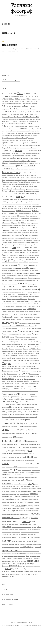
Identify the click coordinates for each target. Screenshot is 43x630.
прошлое (34, 518)
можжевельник (22, 491)
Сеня (28, 344)
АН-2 (39, 129)
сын (19, 551)
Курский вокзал (35, 245)
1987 (22, 99)
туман (10, 556)
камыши (4, 472)
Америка (35, 135)
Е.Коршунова (5, 204)
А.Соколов (10, 128)
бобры (26, 429)
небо (14, 496)
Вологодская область (35, 177)
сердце (18, 534)
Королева (17, 238)
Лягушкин (27, 257)
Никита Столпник (16, 294)
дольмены (15, 453)
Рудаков (4, 334)
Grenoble (12, 109)
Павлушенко (25, 311)
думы (30, 453)
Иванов (29, 216)
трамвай (27, 553)
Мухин (24, 286)
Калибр (19, 225)
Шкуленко (18, 404)
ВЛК (21, 165)
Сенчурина (23, 344)
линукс (30, 480)
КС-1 (22, 223)
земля (32, 460)
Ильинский (28, 218)
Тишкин (32, 368)
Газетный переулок (33, 180)
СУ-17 (7, 339)
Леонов (29, 250)
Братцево (18, 158)
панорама (20, 505)
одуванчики (24, 499)
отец (32, 502)
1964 (21, 96)
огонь (18, 499)
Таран (16, 366)
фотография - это (8, 563)
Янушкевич (35, 414)
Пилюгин (8, 319)
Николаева (25, 296)
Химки (3, 386)
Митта (9, 280)
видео (35, 433)
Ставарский (33, 355)
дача (8, 450)
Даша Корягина (10, 193)
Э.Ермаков (26, 407)
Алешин (9, 135)
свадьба (38, 529)
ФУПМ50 (12, 379)
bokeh (24, 101)
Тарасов (21, 366)
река (25, 524)
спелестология (26, 541)
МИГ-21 (20, 262)
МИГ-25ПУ (35, 262)
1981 (13, 99)
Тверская (33, 366)
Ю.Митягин (36, 409)
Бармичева (22, 148)
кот (13, 477)
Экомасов (31, 407)
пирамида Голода (23, 510)
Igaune (34, 109)
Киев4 (37, 227)
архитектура (27, 423)
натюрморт (7, 496)
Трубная (4, 374)
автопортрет (25, 420)
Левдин (13, 250)
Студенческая (20, 360)
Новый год (28, 301)
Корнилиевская (6, 238)
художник (37, 566)
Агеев (4, 133)
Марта (9, 273)
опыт (15, 502)
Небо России (26, 292)
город (19, 447)
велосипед (10, 433)
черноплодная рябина (18, 571)
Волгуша (22, 177)
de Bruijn (8, 103)
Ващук (28, 169)
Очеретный (31, 309)
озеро (29, 499)
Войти (4, 589)
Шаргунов (17, 402)
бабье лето (11, 426)
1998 (8, 101)
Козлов (36, 232)
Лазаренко (22, 247)
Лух (14, 257)
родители (4, 529)
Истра (27, 221)
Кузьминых (31, 242)
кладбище (32, 472)
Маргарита (19, 270)
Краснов (16, 240)
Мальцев (17, 268)
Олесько (12, 306)
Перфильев (6, 317)
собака (33, 537)
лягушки (8, 486)
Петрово (26, 317)
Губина (4, 191)
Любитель (21, 257)
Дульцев (23, 202)
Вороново (11, 180)
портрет (35, 513)
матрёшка (7, 488)
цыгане (33, 568)
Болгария (4, 155)
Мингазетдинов (21, 278)
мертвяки (33, 488)
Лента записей (7, 594)
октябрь (4, 502)
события (38, 537)
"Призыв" (4, 93)
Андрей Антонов (7, 138)
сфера (4, 551)
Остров (24, 309)
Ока (3, 306)
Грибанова (22, 189)
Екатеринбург (35, 204)
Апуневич (24, 140)
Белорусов (25, 150)
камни (33, 470)
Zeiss (6, 123)
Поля (25, 323)
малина (22, 486)
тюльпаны (21, 556)
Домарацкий (25, 199)
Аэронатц (32, 142)
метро (3, 491)
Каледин (14, 225)
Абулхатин (21, 131)
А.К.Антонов (7, 126)
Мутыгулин (16, 286)
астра (35, 423)
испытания (5, 470)
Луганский (24, 255)
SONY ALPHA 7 (6, 121)
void (33, 121)
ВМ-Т (25, 166)
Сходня (6, 363)
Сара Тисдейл (12, 342)
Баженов (23, 145)
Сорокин (19, 353)
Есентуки (26, 206)
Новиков (9, 299)
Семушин (17, 344)
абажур (28, 417)
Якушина (20, 414)
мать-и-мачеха (20, 488)
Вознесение (12, 177)
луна (23, 484)
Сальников (30, 339)
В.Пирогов (37, 163)
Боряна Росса (31, 155)
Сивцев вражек (18, 349)
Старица (12, 358)
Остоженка (19, 309)
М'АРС (36, 257)
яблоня (8, 576)
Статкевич (18, 358)
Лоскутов (16, 255)
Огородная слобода (22, 303)
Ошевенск (4, 311)
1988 (24, 99)
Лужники (30, 255)
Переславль (25, 313)
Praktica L (26, 117)
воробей (4, 444)
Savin (31, 119)
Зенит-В (19, 211)
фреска (20, 566)
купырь (13, 480)
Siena (34, 119)
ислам (36, 467)
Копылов (32, 235)
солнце (6, 541)
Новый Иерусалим (18, 301)
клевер (38, 472)
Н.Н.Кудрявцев (6, 289)
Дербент (37, 193)
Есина (34, 206)
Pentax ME (5, 117)
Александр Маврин (34, 133)
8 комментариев (12, 51)
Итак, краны (9, 44)
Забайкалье (10, 208)
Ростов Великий (32, 331)
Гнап (32, 184)
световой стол (7, 532)
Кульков (8, 245)
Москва (23, 283)
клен (4, 475)
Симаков (5, 351)
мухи (18, 494)
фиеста (32, 558)
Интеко (5, 221)
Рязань (5, 336)
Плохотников (33, 319)
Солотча (9, 353)
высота (35, 444)
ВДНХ (17, 166)
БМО (15, 145)
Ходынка (32, 386)
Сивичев (11, 349)
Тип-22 (23, 368)
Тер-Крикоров (17, 368)
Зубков (16, 213)
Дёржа (32, 202)
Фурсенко (11, 383)
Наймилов (5, 292)
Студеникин (11, 360)
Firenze (36, 103)
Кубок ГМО (24, 242)
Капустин (12, 227)
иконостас (9, 467)
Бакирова (4, 148)
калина (24, 470)
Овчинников (9, 303)
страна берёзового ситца (34, 544)
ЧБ (18, 393)
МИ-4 (3, 262)
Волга (17, 178)
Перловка (34, 314)
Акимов (13, 133)
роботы (39, 527)
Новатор (37, 296)
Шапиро (27, 399)
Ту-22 (15, 374)
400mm (5, 96)
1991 (30, 99)
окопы (36, 499)
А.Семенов (5, 128)
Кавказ (28, 223)
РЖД (36, 326)
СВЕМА (36, 337)
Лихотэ (22, 252)
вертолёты (21, 433)
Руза (9, 334)
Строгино (4, 360)
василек (36, 429)
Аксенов (24, 133)
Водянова (5, 177)
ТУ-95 (28, 364)
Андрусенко (6, 140)
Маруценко (17, 273)
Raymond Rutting (11, 119)
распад (21, 524)
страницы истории (8, 547)
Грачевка (17, 189)
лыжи (25, 484)
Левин (17, 250)
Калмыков (26, 225)
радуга (4, 524)
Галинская (15, 182)
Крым (38, 240)
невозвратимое (29, 496)
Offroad (17, 114)
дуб (27, 453)
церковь (14, 568)
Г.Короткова (18, 180)
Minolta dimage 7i (23, 111)
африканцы (5, 426)
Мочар (10, 287)
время (20, 444)
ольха (12, 502)
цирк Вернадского (26, 568)
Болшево (9, 155)
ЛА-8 (10, 247)
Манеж (24, 268)
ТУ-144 (32, 363)
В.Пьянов (5, 166)
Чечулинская (23, 397)
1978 (3, 99)
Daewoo (4, 103)
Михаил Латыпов (26, 280)
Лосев (4, 255)
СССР (4, 339)
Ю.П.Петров (5, 411)
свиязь (18, 532)
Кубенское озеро (16, 242)
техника (14, 553)
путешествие (12, 522)
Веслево (22, 175)
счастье (12, 550)
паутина (4, 508)
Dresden (19, 103)
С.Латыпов (18, 337)
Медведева (13, 275)
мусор (14, 494)
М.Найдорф (6, 260)
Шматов (25, 404)
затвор (22, 460)
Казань (4, 225)
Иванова (34, 216)
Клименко (10, 232)
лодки (13, 484)
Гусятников (18, 191)
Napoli (35, 111)
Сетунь (4, 349)
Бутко (16, 161)
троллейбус (33, 553)
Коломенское (6, 235)
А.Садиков (35, 126)
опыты (19, 502)
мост (7, 494)
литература (7, 484)
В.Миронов (31, 163)
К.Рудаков (14, 223)
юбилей (35, 574)
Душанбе (28, 202)
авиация (5, 419)
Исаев (22, 220)
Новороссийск (31, 299)
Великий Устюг (34, 172)
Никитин (24, 294)
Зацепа (19, 208)
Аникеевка (12, 140)
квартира (22, 472)
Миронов (36, 278)
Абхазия (26, 131)
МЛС (12, 265)
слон (13, 537)
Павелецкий (19, 311)
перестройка (35, 508)
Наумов (19, 292)
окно (33, 499)
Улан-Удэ (11, 376)
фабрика (15, 558)
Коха (36, 238)
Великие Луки (11, 172)
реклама (29, 524)
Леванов (9, 250)
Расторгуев (16, 328)
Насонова (13, 292)
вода (15, 436)
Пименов (13, 319)
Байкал (28, 145)
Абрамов (8, 131)
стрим (21, 547)
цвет (3, 568)
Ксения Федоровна (7, 242)
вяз (39, 444)
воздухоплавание (14, 441)
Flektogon (13, 106)
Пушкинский (13, 326)
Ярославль (5, 417)
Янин (31, 414)
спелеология (18, 541)
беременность (13, 429)
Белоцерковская (34, 151)
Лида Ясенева (5, 252)
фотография (32, 560)
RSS (21, 119)
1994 (39, 99)
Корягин (27, 238)
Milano (16, 111)
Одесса (30, 303)
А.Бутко (24, 123)
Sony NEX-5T (15, 121)
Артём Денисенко (17, 143)
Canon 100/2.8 (29, 101)
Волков (27, 177)
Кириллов (21, 230)
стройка (27, 546)
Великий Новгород (25, 172)
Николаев (19, 296)
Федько (21, 379)
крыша (28, 477)
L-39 (8, 111)
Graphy (26, 625)
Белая (8, 150)
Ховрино (24, 386)
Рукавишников (14, 334)
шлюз (3, 574)
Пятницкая (31, 326)
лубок (19, 484)
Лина (12, 252)
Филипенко (12, 381)
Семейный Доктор (36, 342)
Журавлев (4, 208)
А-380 (9, 123)
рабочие (32, 521)
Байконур (37, 145)
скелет (34, 534)
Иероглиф (11, 218)
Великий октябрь (6, 175)
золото (17, 463)
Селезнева (28, 342)
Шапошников (8, 401)
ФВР (3, 379)
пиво (9, 510)
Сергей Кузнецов (34, 344)
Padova (31, 114)
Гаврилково (24, 180)
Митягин (14, 280)
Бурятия (12, 161)
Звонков (5, 211)
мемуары (28, 488)
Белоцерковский (6, 153)
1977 (36, 96)
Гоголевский (7, 186)
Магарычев (34, 265)
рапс (17, 524)
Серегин (29, 346)
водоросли (20, 437)
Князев (19, 232)
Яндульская (26, 414)
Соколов (4, 353)
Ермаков (20, 206)
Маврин (27, 265)
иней (15, 466)
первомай (22, 508)
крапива (20, 477)
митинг (16, 491)
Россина (15, 331)
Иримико (18, 220)
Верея (18, 175)
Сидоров (25, 349)
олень (7, 502)
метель (38, 488)
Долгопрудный (8, 199)
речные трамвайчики (25, 527)
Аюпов (4, 145)
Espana (27, 103)
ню (3, 499)
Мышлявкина (32, 287)
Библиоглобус (19, 153)
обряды (7, 499)
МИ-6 (7, 262)
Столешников (34, 358)
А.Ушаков (22, 128)
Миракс (30, 278)
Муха (20, 286)
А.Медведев (24, 126)
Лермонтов (36, 250)
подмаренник (5, 514)
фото (16, 561)
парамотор (29, 505)
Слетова (25, 351)
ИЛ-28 (3, 216)
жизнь (29, 457)
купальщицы (6, 480)
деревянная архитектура (18, 450)
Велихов (13, 175)
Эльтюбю (11, 409)
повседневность (33, 510)
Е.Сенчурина (12, 204)
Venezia (24, 121)
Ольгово (34, 306)
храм (24, 566)
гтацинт (4, 450)
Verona (28, 121)
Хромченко (7, 394)
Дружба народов (11, 202)
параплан (36, 505)
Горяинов (4, 189)
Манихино (31, 268)
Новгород (4, 299)
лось (16, 484)
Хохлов (15, 389)
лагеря (18, 480)
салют (20, 529)
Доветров (26, 197)
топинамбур (21, 553)
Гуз (9, 191)
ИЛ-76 (7, 216)
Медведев (5, 275)
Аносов (18, 140)
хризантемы (30, 566)
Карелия (19, 227)
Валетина (14, 169)
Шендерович (29, 402)
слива (9, 537)
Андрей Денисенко (28, 138)
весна (29, 433)
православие (16, 518)
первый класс (28, 508)
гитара (14, 447)
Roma (18, 119)
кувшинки (34, 477)
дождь (9, 453)
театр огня (36, 551)
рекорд (34, 524)
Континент (19, 235)
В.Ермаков (32, 161)
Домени (31, 199)
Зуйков (24, 213)
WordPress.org (7, 604)
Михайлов (34, 280)
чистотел (29, 571)
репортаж (6, 526)
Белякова (13, 153)
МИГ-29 (8, 265)
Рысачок (29, 334)
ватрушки (4, 433)
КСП (25, 223)
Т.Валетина (15, 363)
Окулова (8, 306)
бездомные (26, 426)
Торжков (5, 371)
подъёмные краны (15, 514)
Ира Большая (11, 220)
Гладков (28, 184)
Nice (38, 111)
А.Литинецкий (17, 126)
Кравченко (9, 240)
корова (35, 475)
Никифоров (13, 296)
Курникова (27, 245)
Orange (21, 114)
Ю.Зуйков (24, 409)
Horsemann (24, 109)
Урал (21, 376)
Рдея (29, 328)
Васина (24, 169)
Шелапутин (23, 402)
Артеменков (7, 142)
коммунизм (17, 475)
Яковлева (14, 414)
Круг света (33, 240)
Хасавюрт (31, 383)
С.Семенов (25, 337)
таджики (24, 551)
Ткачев (37, 368)
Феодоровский (29, 379)
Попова (34, 323)
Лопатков (35, 252)
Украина (5, 376)
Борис (26, 155)
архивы (16, 423)
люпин (36, 484)
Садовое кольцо (23, 339)
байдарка (18, 426)
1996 (3, 101)
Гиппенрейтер (21, 184)
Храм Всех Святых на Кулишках (26, 388)
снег (28, 537)
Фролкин (5, 383)
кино (26, 472)
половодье (25, 514)
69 (27, 93)
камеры (29, 470)
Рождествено (5, 331)
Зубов (20, 213)
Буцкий (20, 161)
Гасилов (38, 182)
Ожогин (35, 303)
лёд (11, 486)
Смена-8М (31, 351)
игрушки (34, 463)
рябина (16, 529)
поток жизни (7, 518)
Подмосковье (10, 322)
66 (24, 94)
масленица (35, 486)
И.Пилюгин (28, 213)
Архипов (25, 143)
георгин (4, 447)
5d (7, 93)
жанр (4, 457)
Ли (39, 250)
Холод (4, 389)
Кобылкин (24, 232)
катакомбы (15, 472)
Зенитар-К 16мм (27, 211)
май (14, 486)
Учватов (32, 376)
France (27, 106)
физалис (37, 558)
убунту (27, 556)
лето (25, 479)
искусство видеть (29, 467)
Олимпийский (18, 306)
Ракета (11, 328)
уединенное (33, 556)
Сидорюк (32, 349)
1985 (19, 99)
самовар (24, 529)
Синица (10, 351)
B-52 (20, 101)
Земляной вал (11, 211)
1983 (16, 99)
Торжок (11, 371)
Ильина (23, 218)
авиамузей (33, 417)
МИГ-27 (4, 265)
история (13, 469)
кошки (16, 477)
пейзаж (11, 508)
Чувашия (11, 399)
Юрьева (26, 411)
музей (10, 494)
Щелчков (20, 407)
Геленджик (5, 184)
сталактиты (5, 544)
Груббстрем (29, 189)
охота (37, 502)
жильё (35, 457)
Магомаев (4, 268)
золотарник (12, 463)
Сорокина (24, 353)
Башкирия (33, 148)
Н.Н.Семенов (13, 289)
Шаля (15, 399)
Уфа (28, 376)
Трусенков (10, 374)
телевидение (8, 553)
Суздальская (32, 360)
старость (16, 544)
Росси (10, 331)
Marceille (12, 111)
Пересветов (13, 314)
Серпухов (35, 346)
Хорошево (9, 388)
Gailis (33, 106)
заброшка (12, 460)
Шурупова (13, 407)
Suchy (20, 121)
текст (3, 553)
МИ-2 (37, 260)
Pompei (19, 117)
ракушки (14, 524)
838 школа (11, 96)
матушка (12, 488)
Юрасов (22, 411)
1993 (35, 99)
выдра (30, 444)
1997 (6, 101)
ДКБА (22, 191)
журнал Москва (6, 460)
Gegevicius (5, 109)
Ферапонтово (5, 381)
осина (29, 502)
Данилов (27, 191)
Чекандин (32, 394)
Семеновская (10, 344)
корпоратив (6, 477)
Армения (30, 140)
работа (26, 521)
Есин (30, 206)
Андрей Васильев (17, 138)
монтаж (39, 491)
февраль (26, 558)
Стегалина (26, 358)
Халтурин (17, 383)
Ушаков (38, 376)
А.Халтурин (28, 128)
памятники (6, 505)
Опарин (38, 306)
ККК (19, 223)
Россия (21, 331)
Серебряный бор (20, 346)
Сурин (38, 360)
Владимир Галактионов (30, 175)
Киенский (6, 230)
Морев (4, 284)
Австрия (31, 131)
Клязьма (15, 232)
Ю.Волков (17, 409)
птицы (4, 521)
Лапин (27, 247)
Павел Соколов (11, 311)
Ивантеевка (5, 218)
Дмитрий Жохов (10, 197)
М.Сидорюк (21, 260)
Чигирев (29, 397)
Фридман (36, 381)
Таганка (4, 366)
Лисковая (16, 252)
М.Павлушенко (14, 260)
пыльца (19, 521)
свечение (14, 532)
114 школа (30, 93)
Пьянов (20, 326)
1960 (15, 96)
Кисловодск (28, 230)
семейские (9, 534)
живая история (21, 457)
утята (10, 558)
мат (3, 488)
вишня (9, 437)
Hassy (18, 109)
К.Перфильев (6, 223)
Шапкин (32, 399)
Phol (15, 117)
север (4, 534)
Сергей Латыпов (8, 346)
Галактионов (7, 182)
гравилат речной (30, 447)
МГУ (30, 260)
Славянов (20, 351)
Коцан (3, 240)
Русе (19, 334)
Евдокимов (24, 204)
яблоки (4, 576)
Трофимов (32, 371)
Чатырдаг (23, 394)
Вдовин (32, 169)
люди (31, 483)
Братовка (10, 158)
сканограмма (23, 534)
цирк (20, 568)
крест (24, 477)
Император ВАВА (35, 218)
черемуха (5, 571)
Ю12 (19, 411)
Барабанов (9, 148)
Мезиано (35, 275)
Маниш (4, 270)
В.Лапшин (18, 163)
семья (13, 534)
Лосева (10, 255)
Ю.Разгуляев (12, 412)
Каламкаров (9, 225)
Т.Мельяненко (21, 363)
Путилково (6, 326)
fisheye (5, 106)
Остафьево (13, 309)
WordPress (15, 625)
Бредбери (25, 158)
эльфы (19, 574)
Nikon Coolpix (10, 114)
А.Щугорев (34, 128)
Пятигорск (25, 326)
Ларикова (33, 248)
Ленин (20, 250)
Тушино (25, 373)
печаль (4, 510)
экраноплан (13, 574)
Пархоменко (5, 314)
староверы (11, 544)
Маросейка (5, 273)
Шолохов (31, 404)
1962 (18, 96)
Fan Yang (31, 103)
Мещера (12, 278)
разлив (8, 524)
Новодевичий (16, 299)
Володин (5, 180)
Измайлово (18, 218)
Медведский (28, 275)
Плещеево (25, 319)
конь (31, 475)
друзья (24, 453)
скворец (30, 534)
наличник (34, 494)
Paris (35, 114)
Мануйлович (12, 270)
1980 (10, 99)
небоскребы (21, 496)
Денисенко (29, 193)
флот (13, 561)
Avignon (17, 101)
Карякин (24, 227)
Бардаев (16, 148)
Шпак (35, 404)
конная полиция (25, 475)
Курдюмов (15, 245)
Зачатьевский (25, 208)
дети (29, 450)
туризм (15, 556)
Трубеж (39, 371)
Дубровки (18, 202)
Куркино (21, 245)
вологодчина (32, 441)
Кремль (28, 240)
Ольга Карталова (27, 306)
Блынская (25, 153)
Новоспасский (6, 301)
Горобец (30, 186)
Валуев (19, 169)
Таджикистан (10, 366)
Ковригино (30, 232)
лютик (3, 486)
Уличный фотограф (21, 8)
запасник (18, 460)
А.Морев (30, 126)
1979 (6, 99)
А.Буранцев (19, 123)
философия (5, 561)
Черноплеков (14, 397)
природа (25, 517)
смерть (17, 537)
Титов (28, 368)
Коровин (12, 238)
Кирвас (16, 230)
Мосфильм (4, 286)
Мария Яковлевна (34, 270)
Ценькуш (14, 394)
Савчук (11, 339)
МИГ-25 (30, 262)
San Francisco (25, 119)
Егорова (29, 204)
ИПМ (18, 216)
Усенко (25, 376)
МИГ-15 (15, 262)
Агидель (9, 133)
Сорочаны (30, 353)
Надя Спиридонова (24, 289)
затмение (28, 460)
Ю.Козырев (30, 409)
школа (38, 571)
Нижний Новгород (6, 294)
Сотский (36, 353)
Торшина (16, 371)
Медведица (20, 275)
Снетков (36, 351)
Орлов (3, 309)
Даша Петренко (19, 193)
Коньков (26, 235)
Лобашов (29, 252)
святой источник (26, 532)
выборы (25, 444)
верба (15, 433)
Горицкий (24, 186)
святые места (35, 532)
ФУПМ (7, 379)
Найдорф (36, 289)
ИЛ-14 (39, 213)
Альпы (20, 135)
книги (8, 475)
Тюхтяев (32, 374)
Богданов (30, 153)
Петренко (15, 317)
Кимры (12, 230)
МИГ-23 (25, 262)
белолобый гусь (33, 426)
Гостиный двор (11, 189)
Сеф (7, 349)
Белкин (18, 150)
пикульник (14, 510)
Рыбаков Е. (23, 334)
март (30, 486)
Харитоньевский (24, 383)
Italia (4, 111)
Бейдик (4, 150)
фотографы (20, 563)
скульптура (5, 537)
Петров (21, 317)
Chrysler (36, 101)
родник (9, 529)
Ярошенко (23, 417)
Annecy (12, 101)
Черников (5, 397)
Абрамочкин (14, 131)
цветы (8, 568)
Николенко (31, 296)
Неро (33, 292)
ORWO (26, 114)
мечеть (7, 491)
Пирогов (18, 319)
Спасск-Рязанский (11, 355)
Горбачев (18, 186)
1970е (23, 96)
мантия (26, 486)
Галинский (21, 182)
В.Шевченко (11, 166)
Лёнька (32, 257)
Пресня (38, 323)
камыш (37, 470)
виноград (4, 437)
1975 (33, 96)
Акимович (18, 133)
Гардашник (33, 182)
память (12, 505)
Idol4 (30, 109)
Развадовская (5, 328)
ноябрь (37, 496)
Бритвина (31, 158)
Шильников (6, 404)
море (3, 494)
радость (38, 521)
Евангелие (18, 204)
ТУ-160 (37, 364)
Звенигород (33, 208)
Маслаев (26, 273)
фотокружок (5, 566)
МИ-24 (11, 262)
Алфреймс (15, 135)
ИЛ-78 (10, 216)
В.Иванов (5, 163)
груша (39, 447)
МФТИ (19, 264)
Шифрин (13, 404)
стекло (22, 544)
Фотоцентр (23, 381)
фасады (20, 558)
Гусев (12, 191)
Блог (4, 41)
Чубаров (5, 399)
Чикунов (34, 397)
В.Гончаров (25, 161)
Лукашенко (36, 255)
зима (5, 463)
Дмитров (19, 196)
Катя (34, 227)
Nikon (3, 114)
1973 (29, 96)
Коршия (22, 238)
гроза (35, 447)
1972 (27, 96)
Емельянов (10, 206)
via (31, 121)
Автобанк (37, 131)
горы (23, 447)
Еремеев (15, 206)
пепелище (16, 508)
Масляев (32, 273)
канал (10, 472)
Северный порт (21, 342)
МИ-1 (33, 260)
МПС (15, 265)
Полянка (29, 323)
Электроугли (5, 409)
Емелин (4, 206)
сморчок (23, 537)
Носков (4, 303)
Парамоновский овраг (34, 311)
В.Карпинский (12, 163)
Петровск (30, 317)
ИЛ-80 (14, 216)
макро (17, 486)
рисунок (33, 527)
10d (15, 94)
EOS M (23, 103)
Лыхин (16, 257)
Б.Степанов (10, 145)
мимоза (12, 491)
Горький (35, 186)
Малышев (10, 268)
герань (9, 447)
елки (35, 453)
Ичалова (33, 221)
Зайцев (15, 208)
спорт (33, 541)
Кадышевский (34, 223)
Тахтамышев (27, 366)
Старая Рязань (6, 358)
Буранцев (6, 161)
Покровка (21, 323)
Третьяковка (23, 371)
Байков (32, 145)
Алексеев (4, 135)
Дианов (4, 197)
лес (21, 480)
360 (35, 93)
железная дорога (12, 457)
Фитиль (17, 381)
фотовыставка (22, 561)
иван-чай (29, 463)
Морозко (14, 284)
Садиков (16, 339)
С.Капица (12, 337)
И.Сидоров (34, 213)
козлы (11, 475)
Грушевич (36, 189)
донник (20, 453)
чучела (34, 571)
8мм (12, 93)
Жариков (38, 206)
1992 (33, 99)
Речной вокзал (36, 328)
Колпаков (13, 235)
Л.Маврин (5, 247)
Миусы (20, 280)
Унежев (17, 376)
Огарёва (14, 303)
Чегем (28, 394)
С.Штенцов (31, 337)
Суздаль (26, 360)
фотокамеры (29, 563)
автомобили (14, 420)
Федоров (17, 379)
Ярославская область (14, 417)
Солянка (14, 353)
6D (9, 93)
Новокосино (24, 299)
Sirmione (38, 119)
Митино (4, 280)
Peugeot (12, 117)
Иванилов (22, 216)
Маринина (25, 270)
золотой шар (22, 463)
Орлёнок (8, 309)
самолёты (31, 529)
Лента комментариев (10, 599)
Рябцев (35, 334)
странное (16, 547)
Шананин (20, 399)
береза (5, 429)
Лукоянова (9, 257)
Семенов (4, 344)
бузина (30, 430)
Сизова (38, 349)
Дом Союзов (18, 199)
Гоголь (13, 186)
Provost (4, 119)
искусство (21, 467)
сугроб (39, 547)
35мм (20, 93)
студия (34, 547)
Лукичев (4, 257)
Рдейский (24, 328)
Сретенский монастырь (23, 355)
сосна (13, 541)
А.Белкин (13, 123)
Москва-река (32, 284)
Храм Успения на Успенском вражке (28, 391)
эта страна (27, 574)
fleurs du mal (20, 106)
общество (12, 499)
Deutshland (14, 103)
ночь (34, 496)
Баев (17, 145)
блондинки (20, 429)
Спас (3, 355)
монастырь (31, 491)
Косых (32, 238)
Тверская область (7, 368)
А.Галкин (29, 123)
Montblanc (30, 111)
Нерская (37, 292)
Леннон (24, 250)
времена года (11, 444)
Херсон (36, 383)
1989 (27, 99)
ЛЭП (18, 247)
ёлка (13, 576)
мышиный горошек (24, 494)
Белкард (12, 150)
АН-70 (3, 131)
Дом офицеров (36, 199)
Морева (9, 284)
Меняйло (6, 278)
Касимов (29, 227)
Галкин (27, 182)
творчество (30, 551)
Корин (36, 235)
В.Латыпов (24, 163)
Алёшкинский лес (27, 135)
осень (24, 501)
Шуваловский (5, 407)
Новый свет (37, 301)
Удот (37, 374)
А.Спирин (16, 128)
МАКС (27, 260)
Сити (15, 351)
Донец (4, 202)
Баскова (28, 148)
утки (7, 558)
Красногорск (22, 240)
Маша (37, 273)
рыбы (12, 529)
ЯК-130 (30, 411)
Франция (30, 381)
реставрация (16, 527)
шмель (7, 574)
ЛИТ (14, 247)
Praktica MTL (34, 117)
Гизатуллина (13, 184)
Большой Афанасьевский (18, 155)
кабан (19, 470)
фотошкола (13, 566)
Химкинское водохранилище (13, 386)
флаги (9, 561)
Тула (19, 374)
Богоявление (36, 153)
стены (26, 544)
